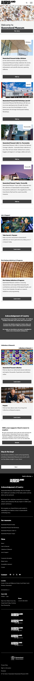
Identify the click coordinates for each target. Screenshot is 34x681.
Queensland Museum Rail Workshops (10, 527)
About (2, 543)
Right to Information (6, 668)
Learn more (17, 235)
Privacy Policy (4, 665)
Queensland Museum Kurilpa (8, 524)
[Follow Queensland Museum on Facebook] (10, 574)
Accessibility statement (6, 564)
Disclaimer (3, 671)
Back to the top (26, 476)
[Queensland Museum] (8, 3)
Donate (17, 442)
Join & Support (4, 552)
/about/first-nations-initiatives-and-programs (17, 282)
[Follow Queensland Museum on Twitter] (16, 574)
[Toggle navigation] (31, 3)
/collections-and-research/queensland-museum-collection (17, 367)
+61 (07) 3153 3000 (23, 600)
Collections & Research (6, 549)
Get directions (4, 589)
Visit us (17, 77)
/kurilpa (17, 60)
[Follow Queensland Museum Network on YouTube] (20, 574)
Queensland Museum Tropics (8, 533)
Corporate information (6, 558)
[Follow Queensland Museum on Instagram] (13, 574)
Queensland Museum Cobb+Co (8, 530)
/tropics (17, 185)
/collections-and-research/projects (17, 404)
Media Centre (4, 561)
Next (16, 467)
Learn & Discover (5, 546)
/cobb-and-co (17, 143)
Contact (3, 567)
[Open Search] (26, 2)
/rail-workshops (17, 102)
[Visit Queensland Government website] (17, 658)
